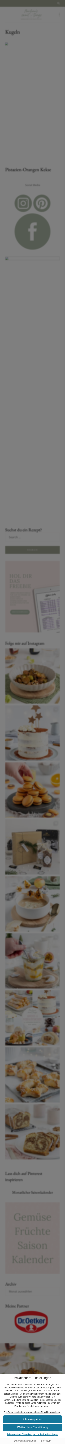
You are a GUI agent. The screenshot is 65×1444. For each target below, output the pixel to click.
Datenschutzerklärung (25, 1441)
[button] (32, 1419)
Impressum (45, 1441)
